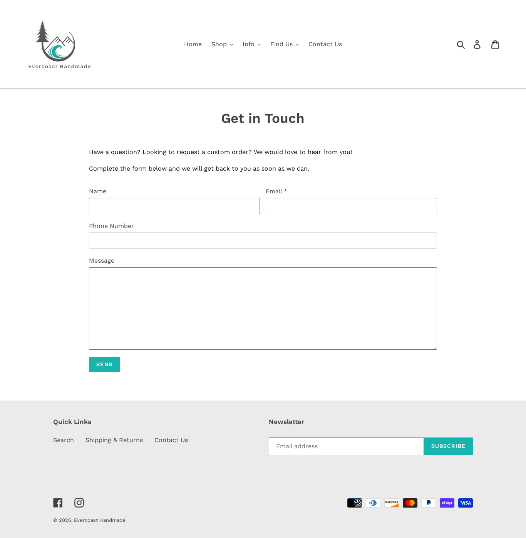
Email (276, 191)
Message (101, 260)
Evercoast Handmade (100, 520)
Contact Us (171, 440)
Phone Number (111, 226)
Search (63, 440)
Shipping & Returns (114, 440)
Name (97, 191)
